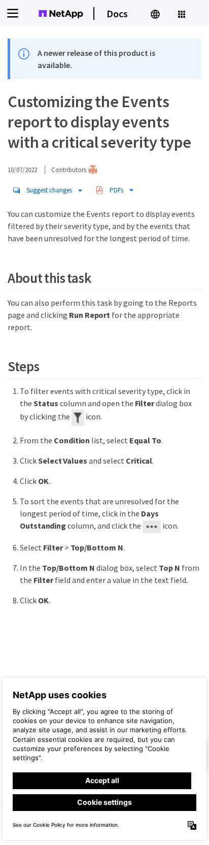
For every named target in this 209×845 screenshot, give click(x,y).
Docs (117, 13)
